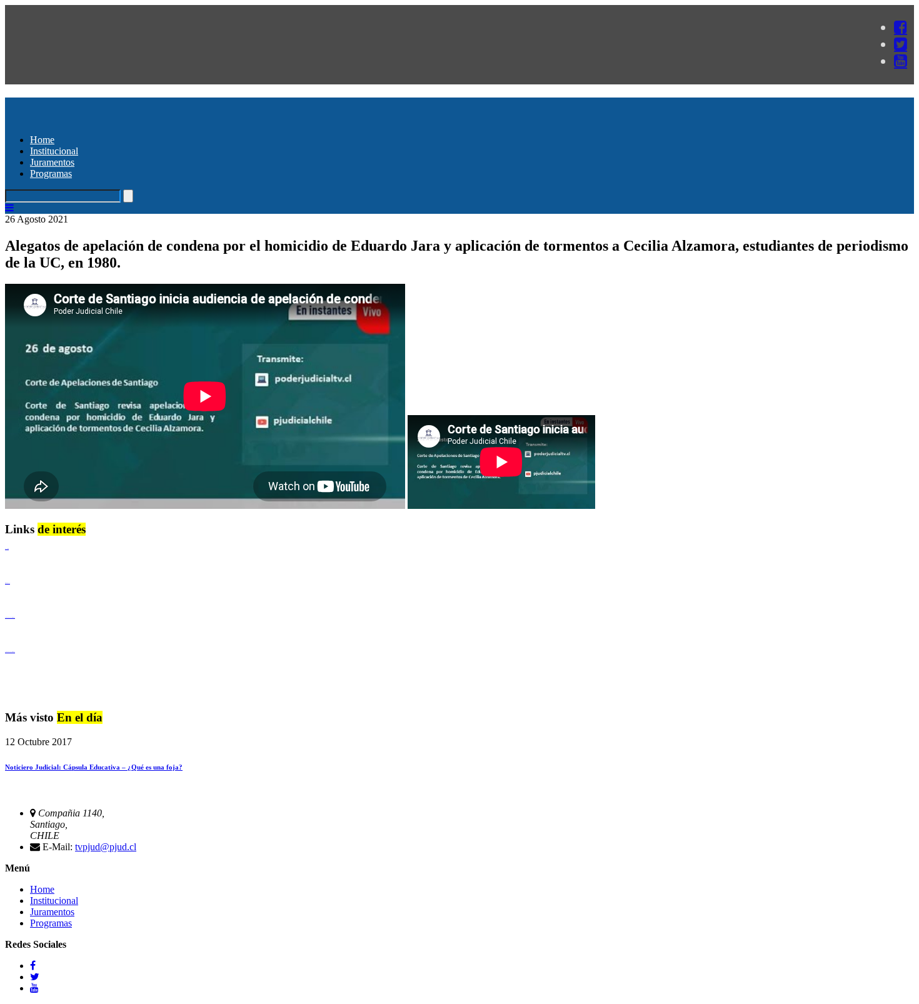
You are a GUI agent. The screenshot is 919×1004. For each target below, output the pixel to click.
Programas (51, 173)
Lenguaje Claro (7, 548)
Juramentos (52, 162)
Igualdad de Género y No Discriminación (10, 617)
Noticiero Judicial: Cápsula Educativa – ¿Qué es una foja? (94, 767)
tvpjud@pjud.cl (105, 846)
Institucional (54, 151)
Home (42, 139)
